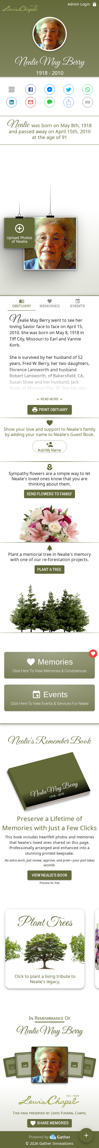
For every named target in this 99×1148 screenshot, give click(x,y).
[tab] (22, 303)
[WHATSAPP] (87, 89)
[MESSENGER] (49, 89)
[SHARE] (68, 102)
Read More (50, 399)
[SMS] (49, 102)
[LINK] (87, 102)
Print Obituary (53, 410)
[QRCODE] (11, 89)
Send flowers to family (49, 494)
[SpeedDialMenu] (86, 1135)
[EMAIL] (30, 102)
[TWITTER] (68, 89)
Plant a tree (49, 569)
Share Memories (52, 1123)
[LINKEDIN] (11, 102)
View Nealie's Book (49, 875)
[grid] (49, 229)
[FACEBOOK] (30, 89)
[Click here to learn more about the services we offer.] (49, 1101)
